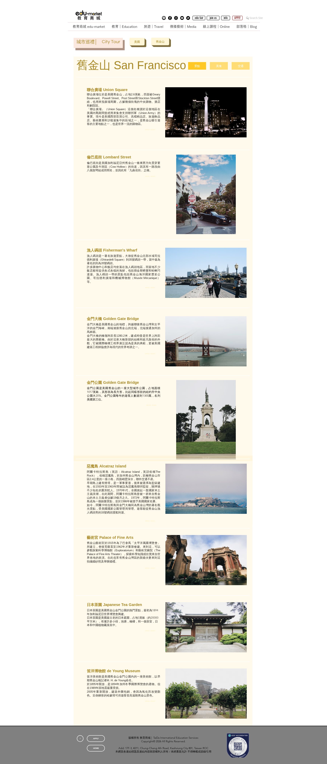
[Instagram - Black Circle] (176, 18)
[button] (164, 18)
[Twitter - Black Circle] (188, 18)
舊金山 (117, 94)
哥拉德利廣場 (102, 278)
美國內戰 (93, 112)
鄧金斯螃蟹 (141, 270)
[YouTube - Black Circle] (182, 18)
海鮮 (122, 270)
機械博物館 (123, 278)
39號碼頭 (107, 263)
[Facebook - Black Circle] (170, 18)
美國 (110, 94)
